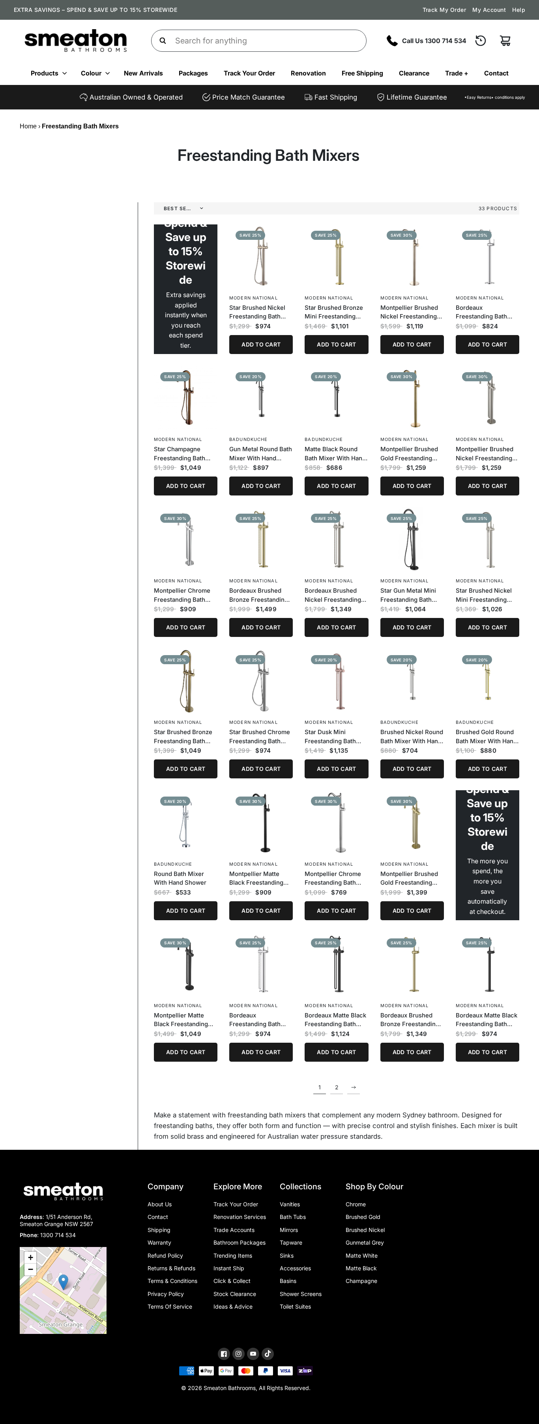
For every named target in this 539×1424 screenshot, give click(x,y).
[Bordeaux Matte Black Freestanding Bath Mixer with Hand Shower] (336, 964)
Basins (288, 1280)
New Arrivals (143, 73)
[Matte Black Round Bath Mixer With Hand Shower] (336, 397)
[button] (63, 1282)
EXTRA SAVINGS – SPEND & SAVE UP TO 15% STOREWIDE (95, 9)
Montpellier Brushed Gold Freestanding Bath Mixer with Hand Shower (410, 878)
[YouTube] (253, 1354)
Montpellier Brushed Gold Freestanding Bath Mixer (409, 454)
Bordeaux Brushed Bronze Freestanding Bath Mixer (409, 1020)
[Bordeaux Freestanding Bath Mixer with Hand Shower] (261, 964)
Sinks (287, 1255)
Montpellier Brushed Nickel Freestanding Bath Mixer (409, 312)
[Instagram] (238, 1354)
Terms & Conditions (172, 1280)
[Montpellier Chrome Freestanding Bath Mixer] (336, 822)
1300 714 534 (58, 1235)
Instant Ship (228, 1268)
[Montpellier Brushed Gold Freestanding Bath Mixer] (412, 397)
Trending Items (232, 1255)
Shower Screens (301, 1293)
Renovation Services (239, 1216)
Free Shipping (362, 73)
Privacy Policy (166, 1293)
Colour (91, 73)
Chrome (356, 1204)
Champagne (361, 1280)
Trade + (456, 73)
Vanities (290, 1204)
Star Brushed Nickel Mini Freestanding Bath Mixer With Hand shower (486, 595)
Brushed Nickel (365, 1229)
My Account (489, 9)
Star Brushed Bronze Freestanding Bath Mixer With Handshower (183, 737)
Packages (193, 73)
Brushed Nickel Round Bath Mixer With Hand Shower (411, 737)
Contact (496, 73)
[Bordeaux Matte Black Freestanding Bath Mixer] (487, 964)
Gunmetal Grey (365, 1242)
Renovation (308, 73)
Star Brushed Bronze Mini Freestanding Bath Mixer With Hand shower (335, 312)
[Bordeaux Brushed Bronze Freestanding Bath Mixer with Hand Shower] (261, 539)
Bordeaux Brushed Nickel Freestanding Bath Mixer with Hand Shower (335, 595)
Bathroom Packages (239, 1242)
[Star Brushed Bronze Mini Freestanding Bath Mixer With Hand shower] (336, 256)
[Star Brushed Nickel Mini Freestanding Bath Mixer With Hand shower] (487, 539)
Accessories (295, 1268)
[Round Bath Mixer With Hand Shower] (185, 822)
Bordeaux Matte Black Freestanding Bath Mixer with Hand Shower (335, 1020)
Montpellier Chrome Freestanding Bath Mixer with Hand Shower (182, 595)
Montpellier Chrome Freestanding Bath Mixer (333, 878)
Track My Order (444, 9)
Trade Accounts (234, 1229)
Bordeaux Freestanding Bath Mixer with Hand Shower (255, 1020)
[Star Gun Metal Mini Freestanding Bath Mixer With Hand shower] (412, 539)
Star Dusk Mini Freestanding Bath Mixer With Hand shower (330, 737)
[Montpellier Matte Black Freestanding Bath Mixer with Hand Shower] (185, 964)
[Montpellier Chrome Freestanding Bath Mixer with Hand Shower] (185, 539)
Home (28, 126)
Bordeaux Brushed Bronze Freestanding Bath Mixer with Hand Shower (259, 595)
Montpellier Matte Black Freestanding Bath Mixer (256, 878)
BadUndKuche (248, 439)
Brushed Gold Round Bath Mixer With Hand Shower (486, 737)
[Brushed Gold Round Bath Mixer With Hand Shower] (487, 680)
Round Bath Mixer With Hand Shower (180, 878)
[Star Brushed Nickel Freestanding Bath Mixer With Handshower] (261, 256)
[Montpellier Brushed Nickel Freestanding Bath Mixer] (412, 256)
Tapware (291, 1242)
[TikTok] (268, 1353)
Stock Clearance (234, 1293)
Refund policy (165, 1255)
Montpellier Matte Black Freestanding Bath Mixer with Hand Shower (184, 1020)
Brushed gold (363, 1216)
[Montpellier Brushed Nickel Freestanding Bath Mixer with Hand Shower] (487, 397)
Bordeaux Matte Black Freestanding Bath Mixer (486, 1020)
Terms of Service (170, 1306)
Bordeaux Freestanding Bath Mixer (481, 312)
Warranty (159, 1242)
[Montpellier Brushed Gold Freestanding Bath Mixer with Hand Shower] (412, 822)
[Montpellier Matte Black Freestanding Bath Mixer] (261, 822)
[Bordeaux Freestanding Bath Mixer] (487, 256)
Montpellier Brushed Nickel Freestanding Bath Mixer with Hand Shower (486, 454)
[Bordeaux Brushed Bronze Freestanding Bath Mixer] (412, 964)
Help (518, 9)
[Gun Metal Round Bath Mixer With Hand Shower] (261, 397)
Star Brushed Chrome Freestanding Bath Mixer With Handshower (259, 737)
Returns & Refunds (171, 1268)
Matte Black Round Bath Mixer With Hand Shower (335, 454)
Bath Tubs (293, 1216)
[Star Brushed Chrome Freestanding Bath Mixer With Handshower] (261, 680)
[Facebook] (224, 1354)
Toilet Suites (295, 1306)
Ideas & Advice (233, 1306)
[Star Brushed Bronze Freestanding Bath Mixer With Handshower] (185, 680)
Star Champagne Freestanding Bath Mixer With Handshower (179, 454)
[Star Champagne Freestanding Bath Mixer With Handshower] (185, 397)
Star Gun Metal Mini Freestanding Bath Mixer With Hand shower (408, 595)
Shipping (159, 1229)
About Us (160, 1204)
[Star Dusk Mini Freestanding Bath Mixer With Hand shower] (336, 680)
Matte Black (361, 1268)
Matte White (362, 1255)
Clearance (414, 73)
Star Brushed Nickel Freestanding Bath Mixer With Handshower (257, 312)
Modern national (253, 298)
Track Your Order (249, 73)
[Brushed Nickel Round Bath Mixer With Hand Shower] (412, 680)
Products (44, 73)
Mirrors (289, 1229)
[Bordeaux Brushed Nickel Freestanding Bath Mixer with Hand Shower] (336, 539)
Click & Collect (232, 1280)
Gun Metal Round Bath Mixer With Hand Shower (260, 454)
